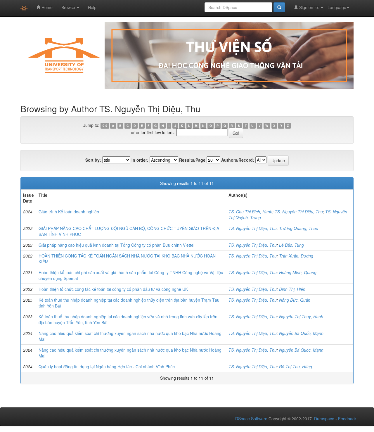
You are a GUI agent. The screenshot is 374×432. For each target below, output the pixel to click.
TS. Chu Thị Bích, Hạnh (250, 212)
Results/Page (192, 160)
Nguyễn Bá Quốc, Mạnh (301, 333)
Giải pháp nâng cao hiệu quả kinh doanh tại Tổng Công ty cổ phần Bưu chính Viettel (116, 245)
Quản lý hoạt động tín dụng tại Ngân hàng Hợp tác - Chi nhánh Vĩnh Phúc (107, 366)
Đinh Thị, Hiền (292, 289)
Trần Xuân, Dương (296, 256)
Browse (68, 7)
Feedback (347, 418)
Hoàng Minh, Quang (297, 272)
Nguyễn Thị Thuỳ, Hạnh (301, 316)
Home (46, 7)
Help (92, 7)
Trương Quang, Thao (298, 228)
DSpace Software (251, 418)
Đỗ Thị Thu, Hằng (295, 366)
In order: (139, 160)
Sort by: (93, 160)
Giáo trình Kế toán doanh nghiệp (69, 212)
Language (337, 7)
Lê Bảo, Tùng (291, 245)
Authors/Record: (237, 160)
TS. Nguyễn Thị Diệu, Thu (299, 212)
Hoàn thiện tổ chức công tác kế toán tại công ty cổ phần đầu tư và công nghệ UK (113, 289)
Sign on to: (309, 7)
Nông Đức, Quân (294, 300)
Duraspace (324, 418)
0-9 (105, 125)
